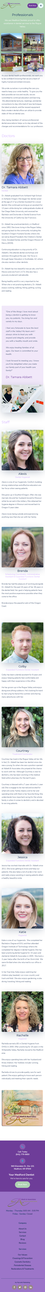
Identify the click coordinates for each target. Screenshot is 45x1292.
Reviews (22, 1243)
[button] (40, 5)
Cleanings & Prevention (22, 1258)
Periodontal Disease (22, 1265)
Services (22, 1232)
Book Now (32, 5)
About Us (22, 1229)
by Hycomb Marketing (22, 1282)
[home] (11, 5)
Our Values (22, 1255)
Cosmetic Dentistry (22, 1262)
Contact (22, 1236)
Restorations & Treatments (22, 1269)
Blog (23, 1239)
